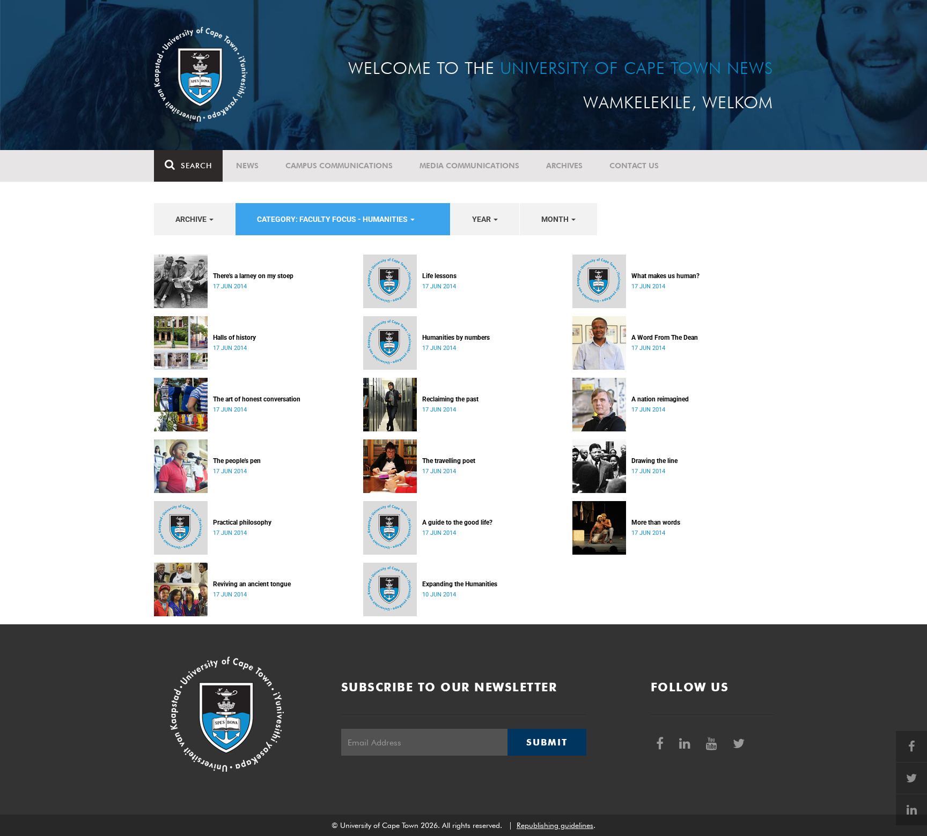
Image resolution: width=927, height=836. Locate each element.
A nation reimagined (660, 399)
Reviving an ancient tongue (252, 584)
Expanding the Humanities (459, 584)
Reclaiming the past (450, 399)
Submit (546, 742)
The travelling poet (448, 461)
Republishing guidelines (555, 825)
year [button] (482, 219)
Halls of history (234, 337)
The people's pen (237, 461)
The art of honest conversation (256, 399)
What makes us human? (665, 276)
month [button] (555, 219)
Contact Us (634, 165)
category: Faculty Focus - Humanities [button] (333, 219)
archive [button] (191, 219)
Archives (564, 165)
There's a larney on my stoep (253, 276)
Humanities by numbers (456, 337)
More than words (655, 522)
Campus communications (339, 165)
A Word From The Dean (664, 337)
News (247, 165)
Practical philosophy (242, 522)
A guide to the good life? (457, 522)
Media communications (469, 165)
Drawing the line (654, 461)
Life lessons (439, 276)
